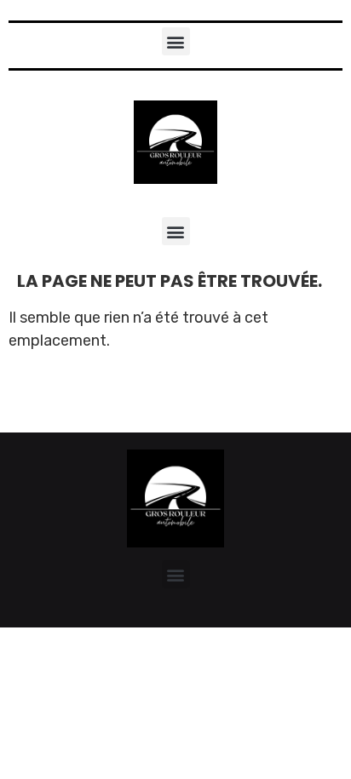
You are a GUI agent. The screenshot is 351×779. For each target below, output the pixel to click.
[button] (176, 41)
